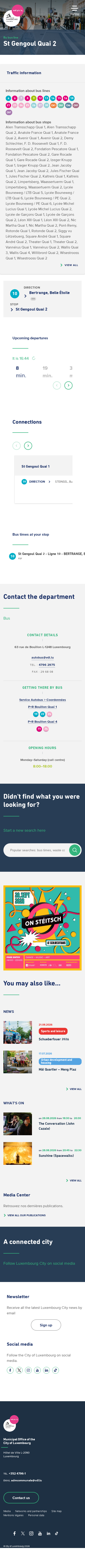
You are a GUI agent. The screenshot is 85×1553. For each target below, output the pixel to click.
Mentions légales (13, 1515)
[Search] (74, 850)
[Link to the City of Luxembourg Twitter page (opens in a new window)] (19, 1370)
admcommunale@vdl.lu (26, 1480)
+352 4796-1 (17, 1473)
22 (42, 714)
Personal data (36, 1515)
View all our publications (26, 1215)
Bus (6, 618)
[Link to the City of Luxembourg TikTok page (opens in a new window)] (55, 1370)
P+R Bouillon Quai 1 (42, 707)
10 (35, 714)
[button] (57, 385)
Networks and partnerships (31, 1511)
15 (39, 728)
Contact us (21, 1498)
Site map (56, 1511)
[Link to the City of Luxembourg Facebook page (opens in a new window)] (10, 1370)
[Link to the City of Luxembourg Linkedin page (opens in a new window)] (46, 1370)
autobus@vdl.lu (43, 657)
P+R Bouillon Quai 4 (42, 721)
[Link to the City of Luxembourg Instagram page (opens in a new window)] (28, 1370)
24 (49, 714)
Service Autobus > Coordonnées (42, 700)
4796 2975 (47, 664)
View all (71, 264)
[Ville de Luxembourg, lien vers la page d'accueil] (13, 25)
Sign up (46, 1325)
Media (7, 1511)
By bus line (10, 37)
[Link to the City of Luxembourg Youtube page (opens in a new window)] (37, 1370)
